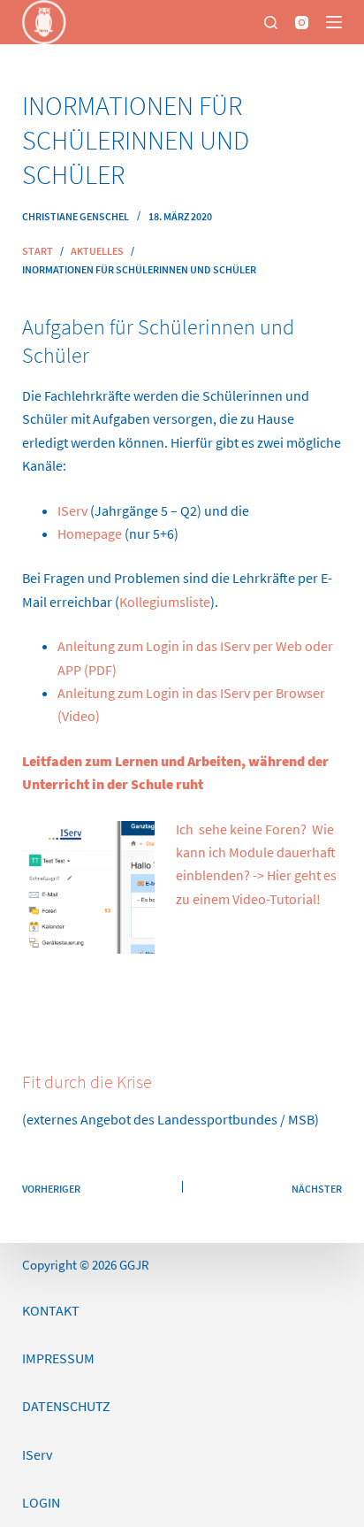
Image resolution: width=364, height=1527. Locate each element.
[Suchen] (270, 22)
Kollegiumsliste (164, 601)
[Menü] (334, 22)
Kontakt (51, 1310)
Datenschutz (66, 1406)
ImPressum (58, 1358)
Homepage (89, 533)
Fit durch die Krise (87, 1081)
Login (41, 1502)
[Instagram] (301, 22)
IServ (72, 510)
